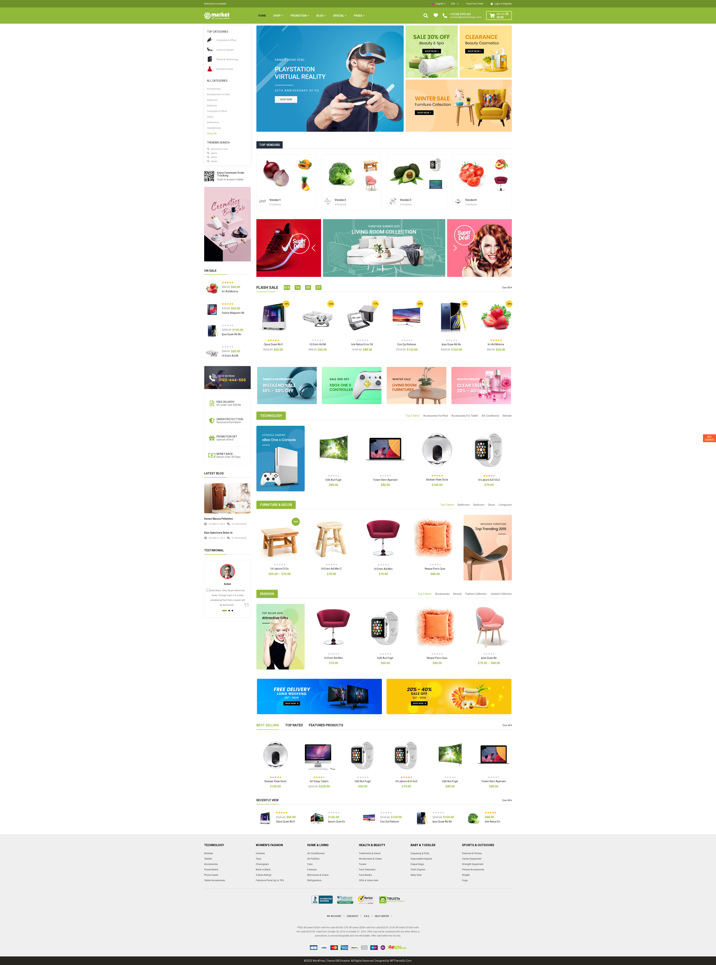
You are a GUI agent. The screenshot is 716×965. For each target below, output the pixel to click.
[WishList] (280, 353)
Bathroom (212, 100)
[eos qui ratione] (501, 164)
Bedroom (212, 105)
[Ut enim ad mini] (501, 183)
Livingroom (505, 504)
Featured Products (326, 725)
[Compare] (287, 353)
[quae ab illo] (276, 174)
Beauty (457, 593)
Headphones (214, 128)
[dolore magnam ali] (212, 310)
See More (394, 255)
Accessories (214, 88)
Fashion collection (476, 593)
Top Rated (294, 725)
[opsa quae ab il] (264, 818)
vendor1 (275, 200)
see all (506, 287)
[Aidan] (227, 571)
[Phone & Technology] (210, 59)
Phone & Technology (227, 59)
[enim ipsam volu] (472, 174)
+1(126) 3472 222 (460, 14)
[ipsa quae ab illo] (212, 331)
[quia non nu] (305, 183)
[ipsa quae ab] (370, 183)
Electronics (213, 122)
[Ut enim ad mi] (212, 352)
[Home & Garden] (210, 49)
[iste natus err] (341, 174)
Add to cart (310, 353)
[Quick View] (276, 317)
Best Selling (267, 725)
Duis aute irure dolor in (218, 532)
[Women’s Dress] (210, 69)
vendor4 (471, 200)
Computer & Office (226, 40)
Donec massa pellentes (218, 518)
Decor (210, 116)
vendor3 (405, 200)
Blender (507, 415)
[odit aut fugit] (435, 164)
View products (482, 666)
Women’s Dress (224, 69)
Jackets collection (501, 593)
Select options (272, 577)
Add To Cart (266, 353)
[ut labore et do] (370, 164)
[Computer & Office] (210, 40)
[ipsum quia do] (317, 818)
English (439, 3)
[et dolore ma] (407, 174)
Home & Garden (224, 49)
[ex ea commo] (305, 164)
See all (507, 725)
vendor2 (340, 200)
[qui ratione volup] (435, 183)
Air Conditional (490, 415)
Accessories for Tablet (464, 415)
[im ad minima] (212, 288)
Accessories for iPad (218, 94)
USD (453, 3)
